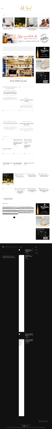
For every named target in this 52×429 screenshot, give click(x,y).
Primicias (9, 121)
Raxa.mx (27, 427)
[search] (50, 8)
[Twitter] (45, 8)
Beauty (20, 208)
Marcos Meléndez (13, 95)
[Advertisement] (21, 48)
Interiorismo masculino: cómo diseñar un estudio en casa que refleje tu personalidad (32, 29)
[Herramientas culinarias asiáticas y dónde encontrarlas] (7, 157)
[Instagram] (48, 8)
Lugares (23, 208)
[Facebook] (43, 8)
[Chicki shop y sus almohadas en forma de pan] (21, 293)
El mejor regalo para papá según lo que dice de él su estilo (44, 28)
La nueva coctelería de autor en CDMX (20, 28)
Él (14, 78)
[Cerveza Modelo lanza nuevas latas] (10, 114)
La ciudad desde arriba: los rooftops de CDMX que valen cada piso (32, 190)
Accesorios (24, 121)
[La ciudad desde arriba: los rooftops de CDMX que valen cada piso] (21, 377)
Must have (9, 90)
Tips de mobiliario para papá (18, 81)
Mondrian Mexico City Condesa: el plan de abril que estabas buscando (18, 143)
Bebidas (5, 121)
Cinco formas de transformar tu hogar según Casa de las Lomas (8, 28)
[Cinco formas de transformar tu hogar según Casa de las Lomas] (8, 22)
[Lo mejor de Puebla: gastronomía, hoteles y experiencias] (29, 141)
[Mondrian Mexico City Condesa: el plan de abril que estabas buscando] (18, 139)
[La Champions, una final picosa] (7, 143)
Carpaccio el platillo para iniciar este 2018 (26, 100)
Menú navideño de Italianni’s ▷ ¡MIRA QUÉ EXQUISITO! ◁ (17, 163)
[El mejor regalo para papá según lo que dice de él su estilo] (43, 22)
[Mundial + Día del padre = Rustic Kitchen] (29, 157)
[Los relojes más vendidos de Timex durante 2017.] (26, 115)
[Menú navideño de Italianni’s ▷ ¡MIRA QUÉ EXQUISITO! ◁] (18, 157)
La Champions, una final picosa (7, 148)
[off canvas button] (2, 8)
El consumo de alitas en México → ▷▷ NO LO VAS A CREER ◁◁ (29, 334)
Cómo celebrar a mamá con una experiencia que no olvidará (8, 199)
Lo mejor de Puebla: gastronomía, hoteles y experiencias (27, 146)
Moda (20, 206)
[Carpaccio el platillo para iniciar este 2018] (26, 91)
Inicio (36, 247)
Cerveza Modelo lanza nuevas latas (10, 123)
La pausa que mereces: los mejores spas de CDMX (32, 176)
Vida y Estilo (20, 78)
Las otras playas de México (20, 176)
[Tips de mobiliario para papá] (18, 66)
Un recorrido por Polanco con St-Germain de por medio (44, 176)
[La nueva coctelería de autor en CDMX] (20, 22)
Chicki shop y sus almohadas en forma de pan (28, 256)
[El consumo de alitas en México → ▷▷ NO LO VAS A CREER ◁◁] (19, 334)
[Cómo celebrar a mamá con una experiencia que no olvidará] (8, 193)
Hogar (16, 78)
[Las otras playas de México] (20, 175)
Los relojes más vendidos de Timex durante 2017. (26, 124)
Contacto (36, 252)
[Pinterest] (46, 8)
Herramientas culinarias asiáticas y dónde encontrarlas (7, 163)
